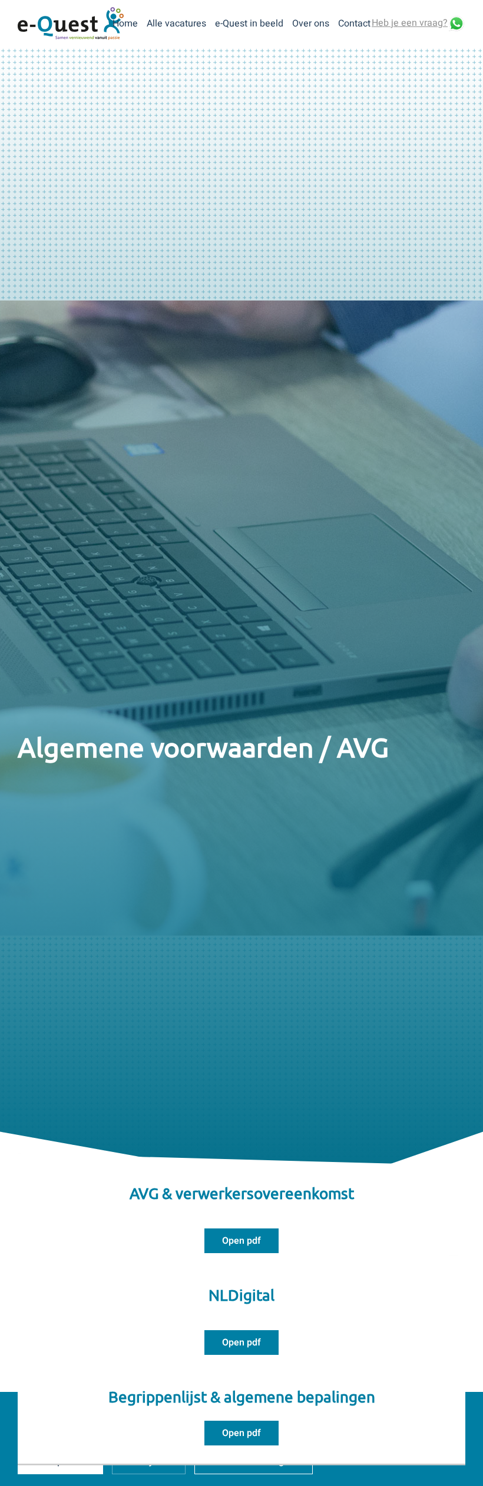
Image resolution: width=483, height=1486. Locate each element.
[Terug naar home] (71, 23)
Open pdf (241, 1241)
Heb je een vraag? (410, 23)
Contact (354, 23)
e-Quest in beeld (249, 23)
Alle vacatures (176, 23)
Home (125, 23)
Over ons (310, 23)
